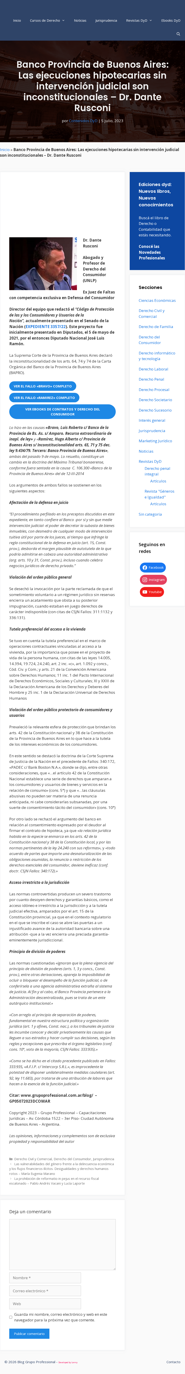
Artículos (158, 481)
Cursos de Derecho (45, 20)
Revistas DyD (136, 20)
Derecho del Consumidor (72, 1159)
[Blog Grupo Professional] (34, 7)
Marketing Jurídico (155, 440)
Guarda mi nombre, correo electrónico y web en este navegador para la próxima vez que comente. (60, 1317)
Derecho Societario (155, 399)
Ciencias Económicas (157, 300)
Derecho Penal (151, 379)
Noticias (80, 20)
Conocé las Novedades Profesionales (152, 252)
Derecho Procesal (154, 389)
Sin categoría (150, 514)
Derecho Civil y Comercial (33, 1159)
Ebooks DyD (170, 20)
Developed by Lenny (68, 1362)
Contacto (173, 1362)
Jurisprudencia (106, 20)
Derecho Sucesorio (155, 410)
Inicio (17, 20)
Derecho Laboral (153, 369)
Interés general (152, 420)
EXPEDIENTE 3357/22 (45, 326)
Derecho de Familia (156, 326)
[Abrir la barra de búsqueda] (178, 34)
